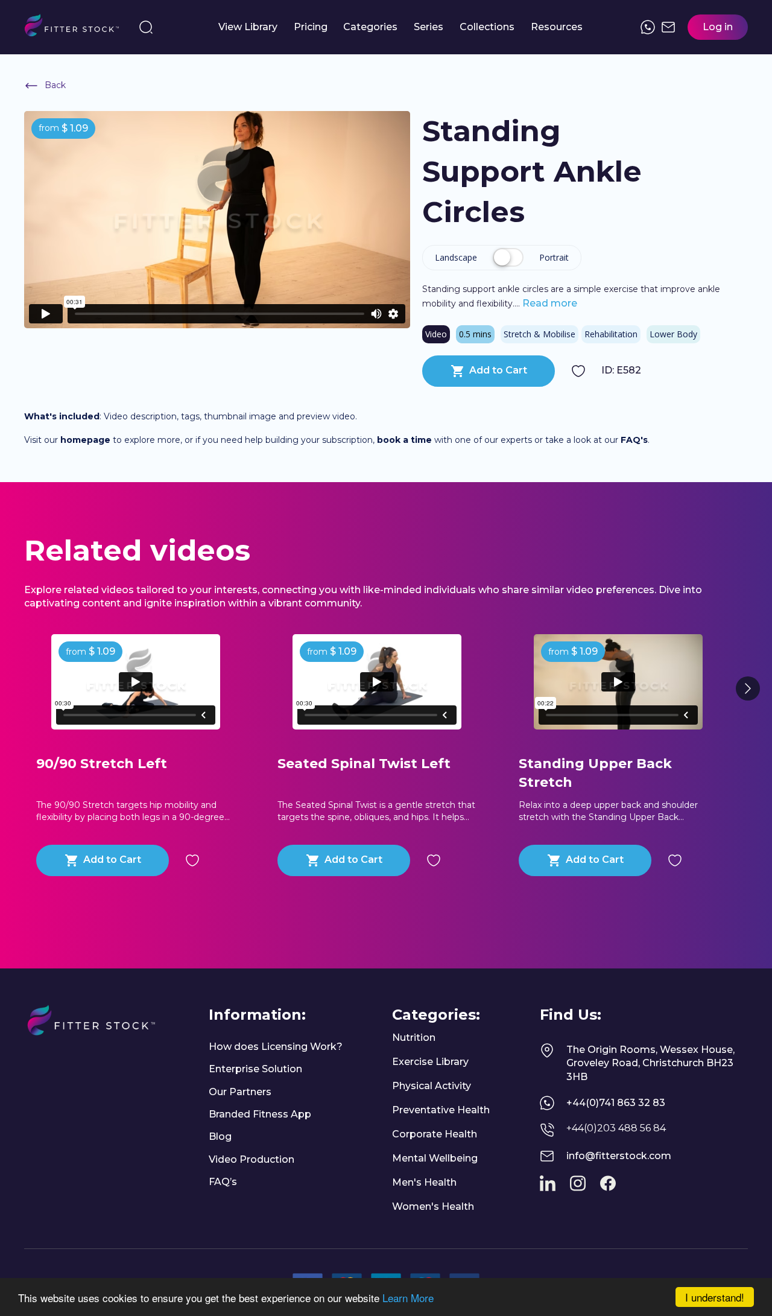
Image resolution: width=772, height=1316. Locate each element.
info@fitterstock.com (618, 1156)
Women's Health (433, 1206)
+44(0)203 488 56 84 (616, 1128)
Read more (548, 303)
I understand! (714, 1297)
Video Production (251, 1159)
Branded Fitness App (260, 1114)
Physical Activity (431, 1086)
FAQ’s (223, 1181)
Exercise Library (430, 1061)
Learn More (408, 1297)
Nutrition (413, 1037)
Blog (220, 1136)
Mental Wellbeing (435, 1158)
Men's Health (424, 1182)
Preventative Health (441, 1110)
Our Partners (240, 1092)
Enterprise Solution (255, 1069)
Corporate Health (434, 1134)
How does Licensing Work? (276, 1046)
